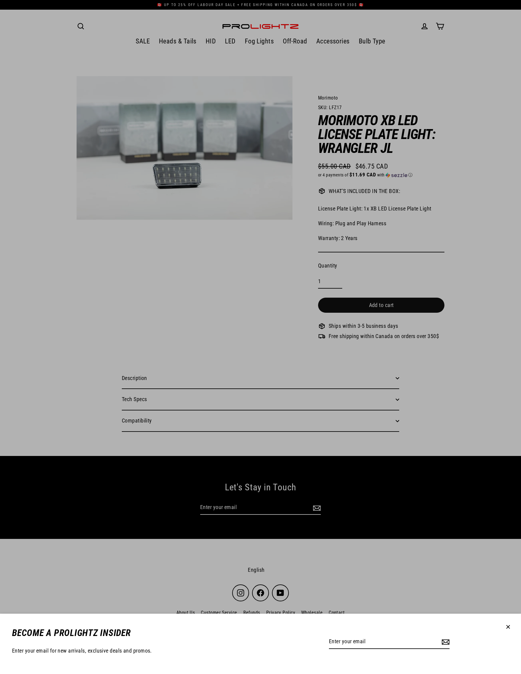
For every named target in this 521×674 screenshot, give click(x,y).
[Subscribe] (445, 642)
